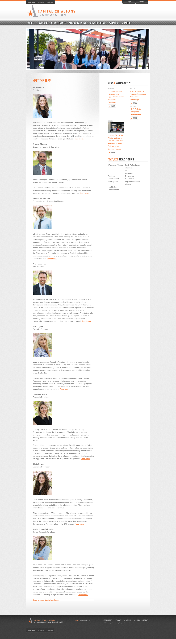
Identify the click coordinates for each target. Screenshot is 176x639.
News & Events (58, 22)
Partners (113, 22)
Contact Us (107, 620)
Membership (43, 22)
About (31, 22)
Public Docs (141, 620)
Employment (113, 181)
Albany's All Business (129, 170)
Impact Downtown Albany (132, 182)
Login (129, 2)
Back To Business (132, 165)
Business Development (113, 177)
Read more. (79, 139)
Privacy (117, 620)
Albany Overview (78, 22)
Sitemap (127, 620)
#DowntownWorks (115, 165)
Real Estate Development (113, 188)
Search (142, 2)
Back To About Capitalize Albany (46, 600)
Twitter (49, 2)
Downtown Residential (133, 22)
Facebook (41, 2)
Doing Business (97, 22)
